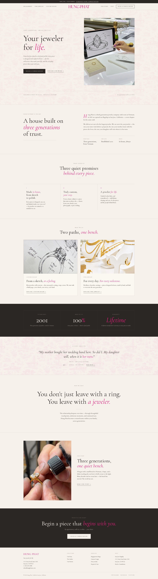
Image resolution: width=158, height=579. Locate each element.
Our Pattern (70, 561)
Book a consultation (34, 71)
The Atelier (70, 559)
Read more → (90, 365)
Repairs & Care (95, 564)
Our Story (104, 6)
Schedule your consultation (87, 1)
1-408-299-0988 (27, 566)
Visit (112, 6)
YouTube (132, 575)
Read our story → (84, 484)
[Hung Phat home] (79, 6)
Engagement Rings (95, 556)
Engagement (27, 6)
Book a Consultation (125, 6)
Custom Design (51, 6)
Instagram (115, 575)
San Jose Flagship (119, 556)
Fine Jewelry (39, 6)
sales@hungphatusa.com (29, 568)
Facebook (123, 575)
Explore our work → (56, 71)
